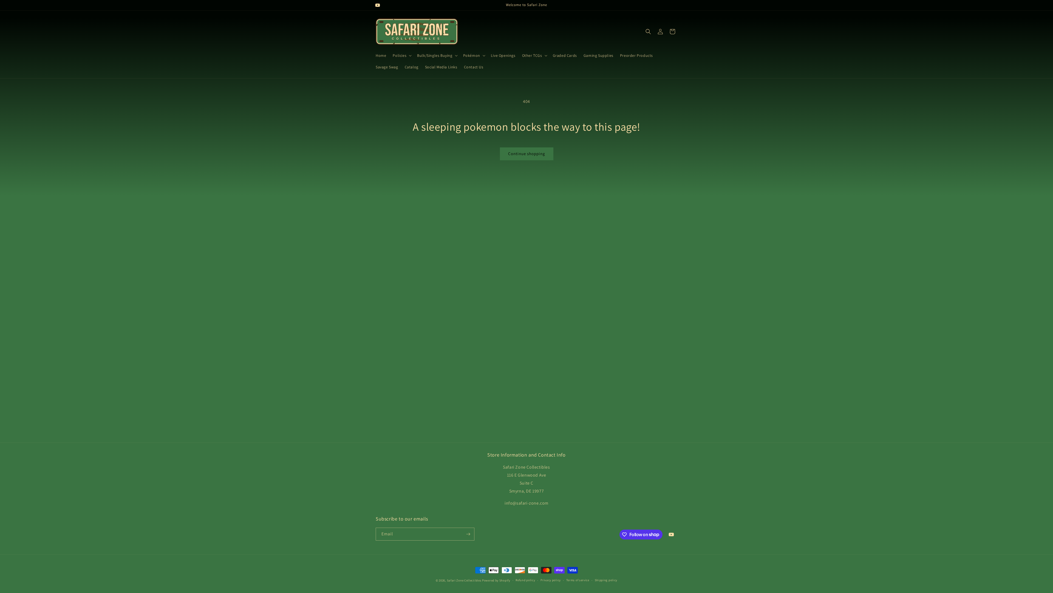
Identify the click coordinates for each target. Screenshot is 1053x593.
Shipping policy (606, 580)
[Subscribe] (468, 534)
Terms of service (577, 580)
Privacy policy (550, 580)
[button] (401, 55)
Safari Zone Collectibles (464, 580)
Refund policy (525, 580)
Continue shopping (526, 153)
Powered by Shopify (496, 580)
